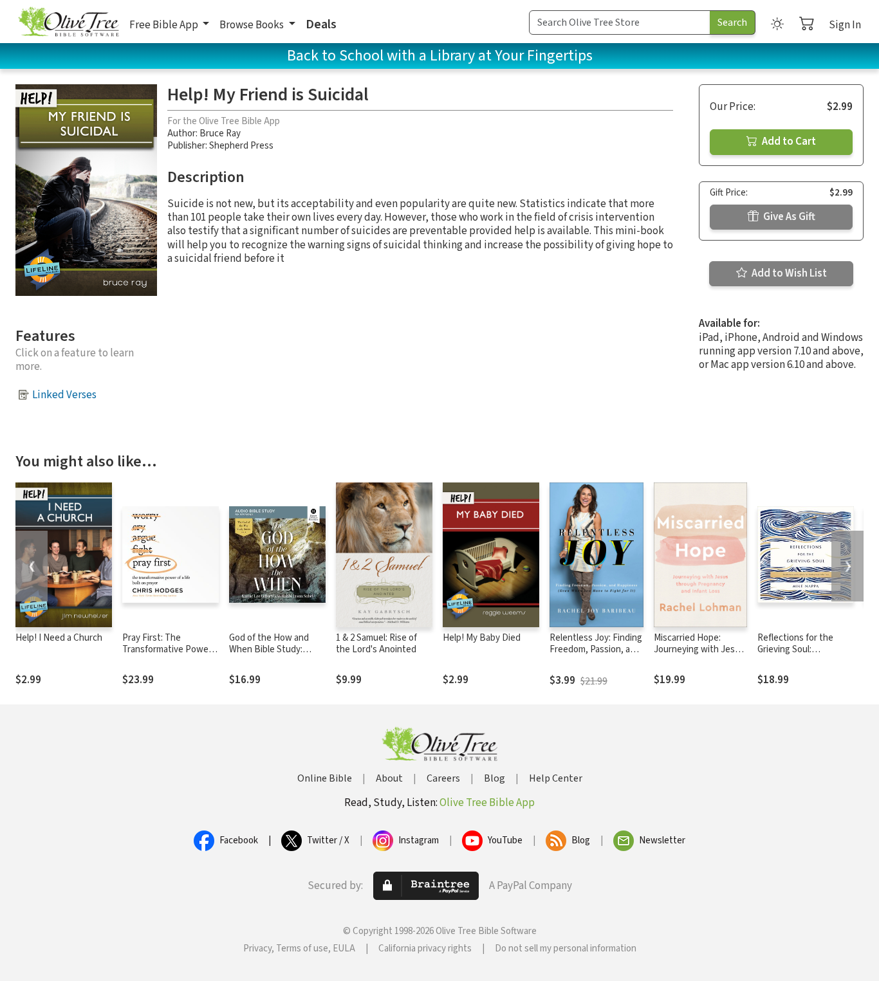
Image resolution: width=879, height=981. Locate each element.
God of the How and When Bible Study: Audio (269, 650)
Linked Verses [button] (64, 395)
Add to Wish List (788, 273)
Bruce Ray (220, 133)
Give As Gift (788, 217)
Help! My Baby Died (482, 638)
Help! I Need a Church (58, 638)
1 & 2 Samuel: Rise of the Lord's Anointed (376, 644)
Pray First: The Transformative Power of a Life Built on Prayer (169, 650)
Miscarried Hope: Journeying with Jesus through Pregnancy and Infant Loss (699, 656)
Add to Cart (788, 141)
